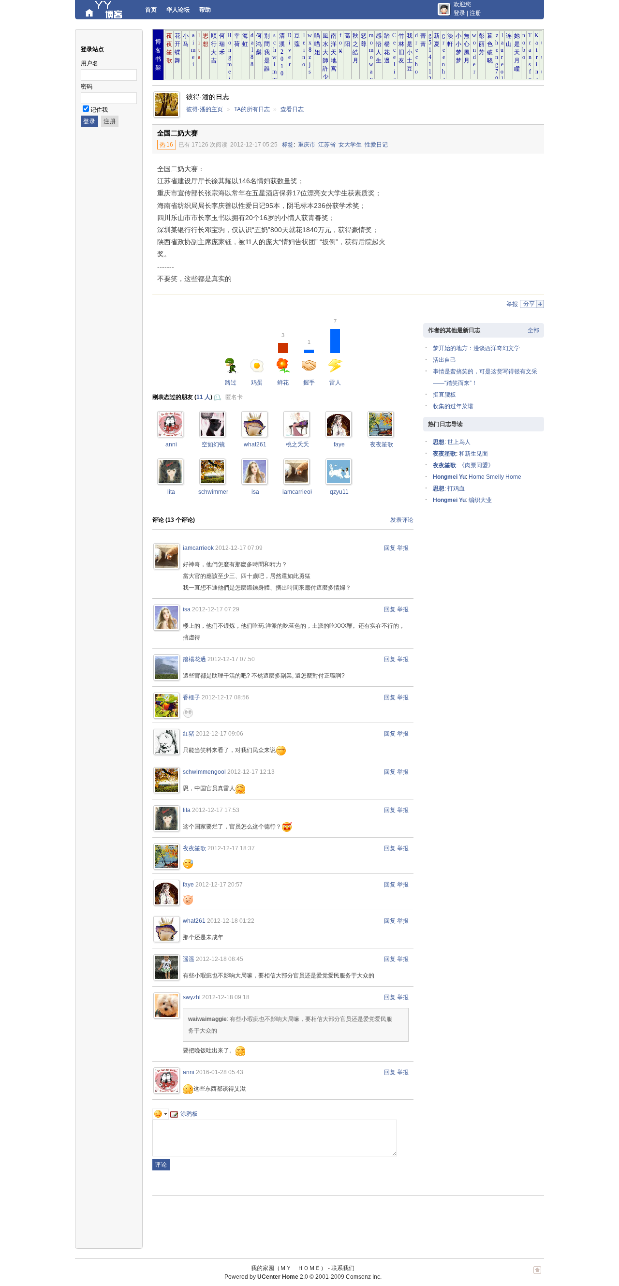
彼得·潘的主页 (204, 109)
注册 (475, 13)
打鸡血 (456, 488)
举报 (512, 304)
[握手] (380, 433)
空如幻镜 (213, 444)
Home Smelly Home (495, 476)
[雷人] (170, 433)
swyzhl (192, 997)
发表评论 (401, 520)
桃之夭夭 (297, 444)
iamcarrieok (297, 491)
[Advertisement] (464, 225)
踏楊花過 (194, 659)
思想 (438, 442)
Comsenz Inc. (364, 1276)
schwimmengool (219, 491)
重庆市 (306, 144)
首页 (151, 9)
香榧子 (191, 697)
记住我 (99, 109)
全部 (533, 330)
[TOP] (537, 1274)
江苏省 (327, 144)
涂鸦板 (189, 1113)
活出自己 (444, 359)
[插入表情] (160, 1113)
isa (255, 491)
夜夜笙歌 (381, 444)
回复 (390, 548)
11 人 (203, 397)
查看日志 (292, 109)
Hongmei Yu (449, 476)
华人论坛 (178, 9)
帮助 (205, 9)
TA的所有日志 (252, 109)
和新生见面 (473, 453)
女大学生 (350, 144)
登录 (459, 13)
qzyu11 (339, 491)
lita (171, 491)
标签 (288, 144)
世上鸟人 (459, 442)
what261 (255, 444)
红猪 (188, 733)
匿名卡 (234, 397)
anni (171, 444)
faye (339, 444)
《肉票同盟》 (476, 465)
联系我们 (342, 1268)
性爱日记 (376, 144)
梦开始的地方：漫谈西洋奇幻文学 (476, 348)
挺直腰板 (444, 394)
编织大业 (480, 500)
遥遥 (188, 959)
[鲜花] (254, 433)
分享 (529, 303)
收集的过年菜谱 (453, 406)
